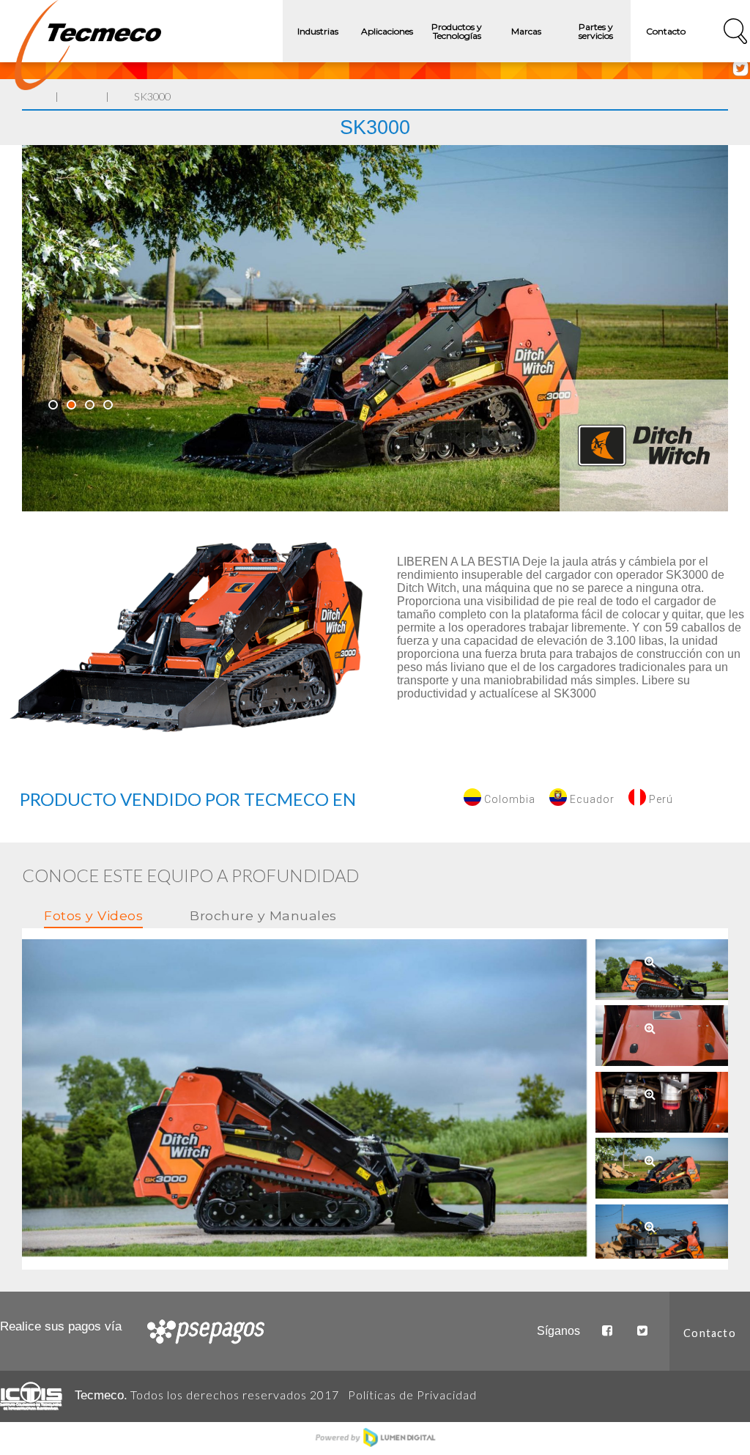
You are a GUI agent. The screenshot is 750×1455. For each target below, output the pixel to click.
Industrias (317, 31)
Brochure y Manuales (263, 915)
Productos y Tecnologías (456, 31)
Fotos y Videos (93, 915)
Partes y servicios (596, 31)
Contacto (666, 31)
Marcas (526, 31)
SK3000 (152, 96)
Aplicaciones (387, 31)
